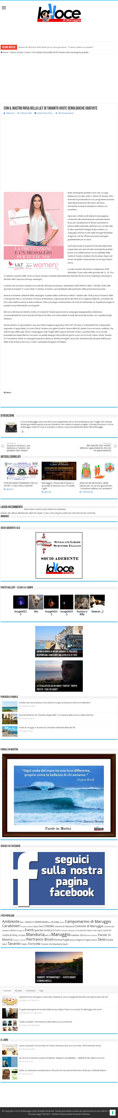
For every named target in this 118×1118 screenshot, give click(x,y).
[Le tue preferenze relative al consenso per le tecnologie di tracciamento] (113, 1113)
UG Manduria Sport (58, 944)
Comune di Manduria (64, 926)
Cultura (12, 930)
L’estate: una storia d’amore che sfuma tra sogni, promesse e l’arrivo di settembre (54, 702)
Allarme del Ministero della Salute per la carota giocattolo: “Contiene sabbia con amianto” (56, 47)
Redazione (10, 113)
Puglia (66, 939)
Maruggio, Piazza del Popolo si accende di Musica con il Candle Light (58, 486)
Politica (58, 939)
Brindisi (55, 922)
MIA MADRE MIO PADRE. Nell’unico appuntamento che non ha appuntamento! (95, 447)
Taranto (14, 944)
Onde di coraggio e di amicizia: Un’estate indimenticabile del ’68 (47, 727)
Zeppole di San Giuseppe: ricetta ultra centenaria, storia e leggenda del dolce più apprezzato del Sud (63, 997)
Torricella (34, 944)
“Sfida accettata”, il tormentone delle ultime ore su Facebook (45, 1022)
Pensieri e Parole (19, 940)
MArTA (48, 935)
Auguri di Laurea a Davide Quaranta (52, 689)
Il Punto (56, 930)
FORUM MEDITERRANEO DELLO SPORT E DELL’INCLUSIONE (21, 484)
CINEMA (49, 926)
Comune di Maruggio (89, 926)
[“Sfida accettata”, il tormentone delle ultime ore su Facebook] (10, 1026)
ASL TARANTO (27, 922)
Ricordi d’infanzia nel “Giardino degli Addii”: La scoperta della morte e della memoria (56, 715)
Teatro (24, 944)
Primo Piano (48, 113)
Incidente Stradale (67, 931)
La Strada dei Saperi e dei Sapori (89, 930)
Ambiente (11, 921)
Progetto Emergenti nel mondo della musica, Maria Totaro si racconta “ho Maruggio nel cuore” (60, 1009)
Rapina (73, 940)
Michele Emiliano (91, 935)
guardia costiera (43, 930)
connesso (39, 509)
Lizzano (22, 935)
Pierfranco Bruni (39, 939)
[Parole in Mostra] (59, 795)
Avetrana (41, 922)
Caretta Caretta (26, 927)
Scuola (109, 939)
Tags (41, 990)
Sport (4, 944)
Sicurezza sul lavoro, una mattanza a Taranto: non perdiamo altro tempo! (18, 447)
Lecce (105, 930)
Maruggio (60, 934)
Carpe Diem (37, 926)
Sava (101, 939)
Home (5, 52)
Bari (49, 922)
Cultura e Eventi (16, 52)
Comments (30, 990)
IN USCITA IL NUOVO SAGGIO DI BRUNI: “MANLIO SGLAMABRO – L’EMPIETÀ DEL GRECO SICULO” (62, 1058)
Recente (18, 990)
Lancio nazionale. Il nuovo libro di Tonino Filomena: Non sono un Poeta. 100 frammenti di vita (60, 1046)
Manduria (35, 934)
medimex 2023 (77, 935)
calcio (62, 922)
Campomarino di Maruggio (88, 921)
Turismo (44, 944)
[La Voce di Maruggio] (59, 12)
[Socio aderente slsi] (59, 555)
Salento (94, 940)
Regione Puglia (83, 940)
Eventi (27, 52)
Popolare (7, 990)
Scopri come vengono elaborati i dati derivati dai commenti (69, 513)
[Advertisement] (59, 32)
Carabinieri (11, 926)
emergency (20, 931)
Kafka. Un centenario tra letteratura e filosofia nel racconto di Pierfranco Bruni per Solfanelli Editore (62, 1070)
